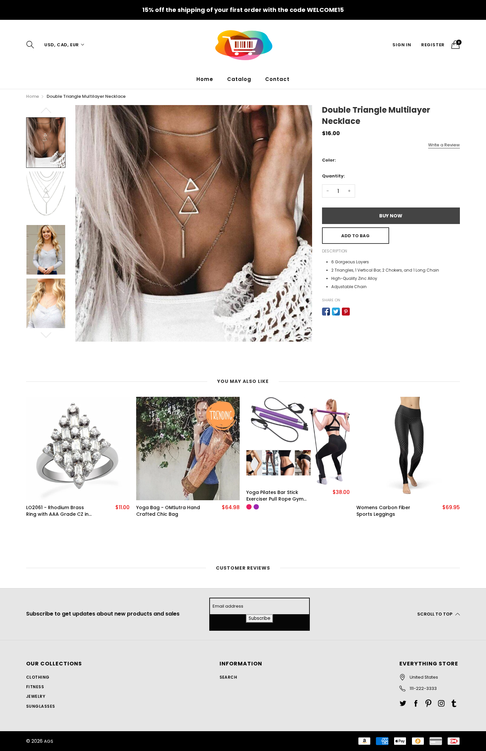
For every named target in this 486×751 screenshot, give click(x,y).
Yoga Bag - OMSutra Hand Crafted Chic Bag (168, 511)
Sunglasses (40, 706)
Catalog (239, 79)
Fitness (35, 687)
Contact (277, 79)
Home (204, 79)
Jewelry (35, 696)
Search (228, 677)
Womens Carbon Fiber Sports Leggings (383, 511)
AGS (48, 741)
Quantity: (333, 176)
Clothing (38, 677)
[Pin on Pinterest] (346, 312)
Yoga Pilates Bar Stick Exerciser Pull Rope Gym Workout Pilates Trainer (275, 495)
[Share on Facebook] (326, 312)
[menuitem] (204, 79)
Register (433, 45)
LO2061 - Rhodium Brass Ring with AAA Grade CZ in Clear (57, 511)
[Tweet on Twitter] (336, 312)
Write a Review (444, 145)
